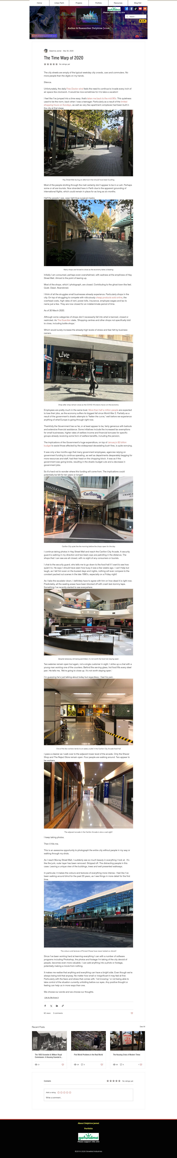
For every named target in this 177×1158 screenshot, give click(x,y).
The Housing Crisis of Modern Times (126, 1054)
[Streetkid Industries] (131, 8)
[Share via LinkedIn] (57, 1006)
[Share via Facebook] (45, 1006)
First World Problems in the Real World (88, 1054)
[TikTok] (135, 8)
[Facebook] (126, 8)
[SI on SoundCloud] (145, 8)
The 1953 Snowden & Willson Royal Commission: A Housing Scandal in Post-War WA (48, 1055)
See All (142, 1026)
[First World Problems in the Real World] (88, 1041)
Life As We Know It (51, 997)
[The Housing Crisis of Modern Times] (127, 1041)
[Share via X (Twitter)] (51, 1006)
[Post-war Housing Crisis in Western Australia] (49, 1041)
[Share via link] (63, 1006)
